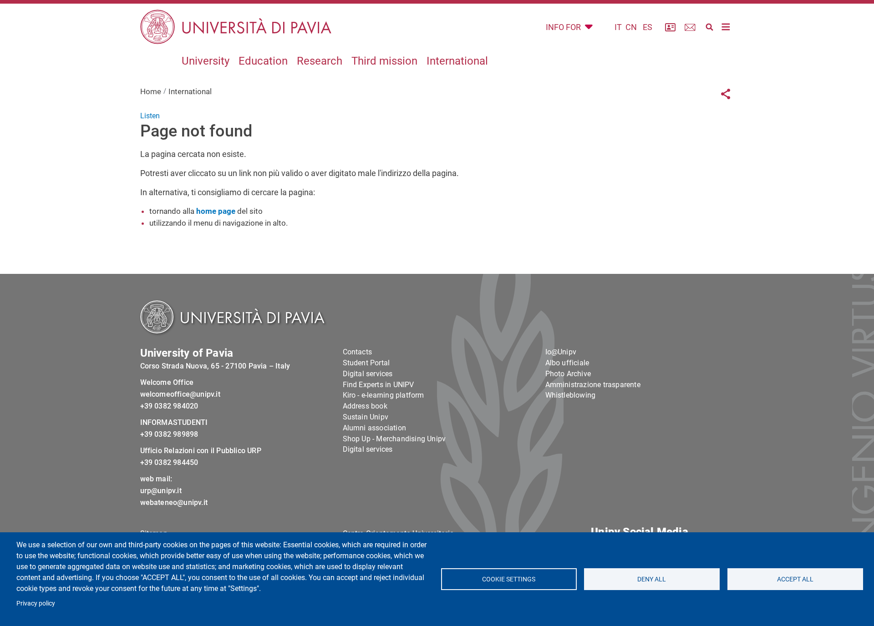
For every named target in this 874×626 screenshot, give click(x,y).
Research (319, 61)
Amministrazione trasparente (592, 384)
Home (150, 91)
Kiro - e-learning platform (383, 395)
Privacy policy (35, 603)
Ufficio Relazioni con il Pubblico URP (200, 450)
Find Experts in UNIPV (378, 384)
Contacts (357, 352)
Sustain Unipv (366, 417)
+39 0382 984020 (169, 406)
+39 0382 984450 (169, 462)
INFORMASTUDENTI (174, 422)
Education (263, 61)
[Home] (235, 26)
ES (647, 27)
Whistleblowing (570, 395)
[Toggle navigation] (726, 27)
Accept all (795, 579)
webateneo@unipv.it (174, 502)
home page (215, 211)
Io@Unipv (561, 352)
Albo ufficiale (567, 362)
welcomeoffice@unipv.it (180, 394)
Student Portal (366, 362)
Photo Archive (568, 373)
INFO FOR (564, 27)
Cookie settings (508, 579)
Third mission (384, 61)
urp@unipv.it (161, 490)
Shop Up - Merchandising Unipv (394, 438)
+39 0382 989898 (169, 434)
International (457, 61)
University (205, 61)
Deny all (652, 579)
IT (618, 27)
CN (631, 27)
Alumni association (375, 428)
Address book (365, 406)
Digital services (368, 373)
